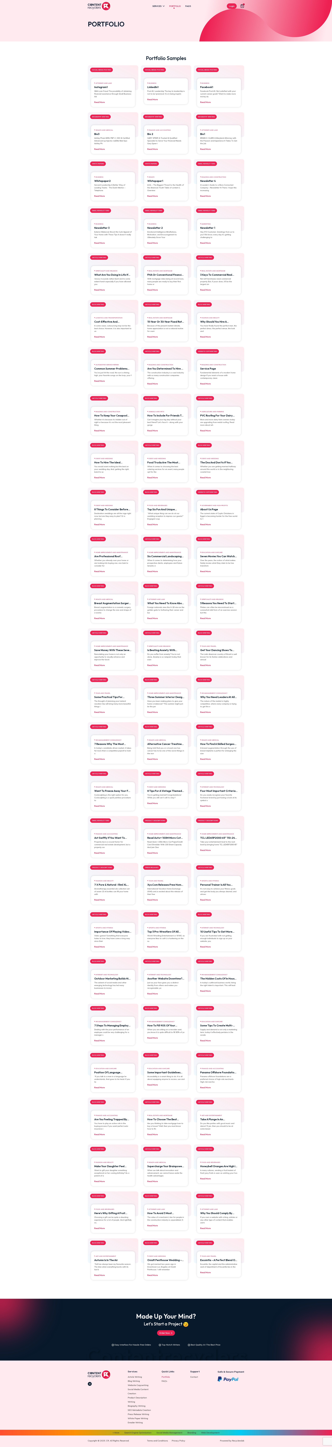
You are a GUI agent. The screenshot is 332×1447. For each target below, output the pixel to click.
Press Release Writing (138, 1414)
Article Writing (135, 1377)
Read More (99, 102)
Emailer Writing (135, 1422)
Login (231, 6)
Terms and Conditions (157, 1440)
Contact (194, 1377)
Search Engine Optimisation (137, 1432)
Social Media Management (169, 1432)
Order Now (164, 1333)
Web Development (210, 1432)
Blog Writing (134, 1381)
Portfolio (175, 6)
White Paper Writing (138, 1418)
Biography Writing (136, 1406)
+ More (116, 1432)
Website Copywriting (138, 1385)
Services (157, 6)
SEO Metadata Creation (139, 1410)
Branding (191, 1432)
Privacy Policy (178, 1440)
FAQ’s (188, 6)
